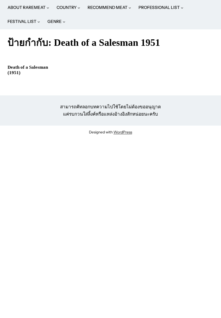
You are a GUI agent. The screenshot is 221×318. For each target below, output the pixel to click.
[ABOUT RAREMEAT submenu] (48, 7)
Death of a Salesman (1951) (28, 70)
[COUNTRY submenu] (79, 7)
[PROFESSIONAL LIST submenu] (182, 7)
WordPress (122, 132)
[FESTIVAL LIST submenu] (38, 21)
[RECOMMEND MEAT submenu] (130, 7)
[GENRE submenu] (64, 21)
